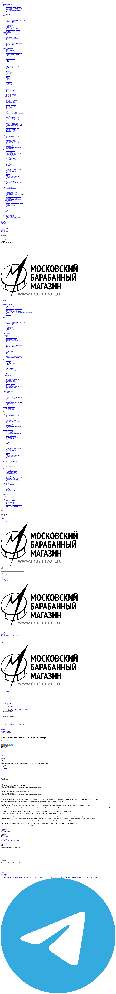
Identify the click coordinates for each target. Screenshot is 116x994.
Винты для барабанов (11, 155)
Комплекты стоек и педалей (12, 128)
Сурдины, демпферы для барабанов (14, 47)
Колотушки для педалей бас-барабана (14, 113)
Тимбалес (8, 85)
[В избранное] (1, 742)
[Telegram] (12, 745)
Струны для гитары (7, 212)
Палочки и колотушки (8, 96)
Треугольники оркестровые (12, 178)
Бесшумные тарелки (10, 16)
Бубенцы (8, 61)
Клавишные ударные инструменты (11, 181)
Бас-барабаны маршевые (11, 189)
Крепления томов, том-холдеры (13, 160)
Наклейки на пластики (11, 44)
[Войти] (1, 640)
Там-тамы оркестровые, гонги (13, 176)
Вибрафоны (11, 103)
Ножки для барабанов (11, 163)
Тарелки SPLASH (10, 27)
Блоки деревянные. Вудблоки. (13, 66)
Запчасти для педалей (11, 152)
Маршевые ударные (8, 187)
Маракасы (8, 80)
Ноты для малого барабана (12, 218)
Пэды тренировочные (8, 48)
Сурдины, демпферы (10, 151)
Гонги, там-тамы (9, 67)
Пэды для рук (9, 49)
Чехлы (4, 135)
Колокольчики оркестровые (12, 172)
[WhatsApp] (9, 745)
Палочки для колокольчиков (12, 100)
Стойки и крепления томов (12, 123)
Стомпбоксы (9, 82)
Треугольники (9, 86)
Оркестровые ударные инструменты (11, 166)
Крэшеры (8, 79)
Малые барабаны (7, 32)
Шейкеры (8, 93)
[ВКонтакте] (1, 745)
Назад (7, 704)
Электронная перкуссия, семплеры (14, 8)
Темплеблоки (9, 84)
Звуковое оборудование (8, 200)
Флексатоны (9, 88)
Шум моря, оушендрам (11, 95)
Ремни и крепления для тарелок (13, 30)
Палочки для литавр (10, 106)
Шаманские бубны (10, 91)
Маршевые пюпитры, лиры (12, 198)
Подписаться (3, 834)
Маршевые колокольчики (11, 192)
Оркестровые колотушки (11, 112)
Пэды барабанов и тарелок (12, 9)
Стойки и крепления (8, 114)
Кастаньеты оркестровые (11, 171)
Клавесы (8, 76)
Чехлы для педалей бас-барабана (13, 145)
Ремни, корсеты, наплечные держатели (15, 194)
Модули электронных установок (13, 10)
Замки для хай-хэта (10, 116)
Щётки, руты (9, 107)
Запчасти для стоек (10, 158)
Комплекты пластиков (11, 37)
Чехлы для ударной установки (13, 142)
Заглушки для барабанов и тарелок (14, 54)
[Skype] (11, 745)
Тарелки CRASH (10, 21)
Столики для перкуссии (11, 129)
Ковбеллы (8, 77)
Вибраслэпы (9, 65)
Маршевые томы (10, 193)
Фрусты (8, 89)
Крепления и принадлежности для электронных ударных (19, 11)
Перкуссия (5, 55)
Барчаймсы (8, 56)
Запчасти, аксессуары (8, 149)
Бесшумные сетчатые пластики (13, 40)
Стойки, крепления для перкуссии (14, 124)
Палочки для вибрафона (11, 102)
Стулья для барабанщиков (9, 134)
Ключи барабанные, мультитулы (13, 153)
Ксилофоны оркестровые (11, 186)
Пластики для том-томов (11, 36)
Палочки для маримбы (11, 105)
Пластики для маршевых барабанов (14, 39)
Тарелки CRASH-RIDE (11, 24)
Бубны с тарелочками (11, 63)
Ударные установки (7, 4)
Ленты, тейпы (9, 164)
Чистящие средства (10, 165)
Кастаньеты (8, 73)
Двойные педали (10, 131)
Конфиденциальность (5, 872)
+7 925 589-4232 (11, 231)
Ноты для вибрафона (11, 216)
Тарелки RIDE (9, 26)
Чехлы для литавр (10, 148)
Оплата (5, 766)
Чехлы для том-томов (11, 143)
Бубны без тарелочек (10, 62)
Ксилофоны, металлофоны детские (14, 182)
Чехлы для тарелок (10, 137)
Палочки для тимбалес (11, 109)
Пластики (5, 33)
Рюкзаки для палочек (11, 141)
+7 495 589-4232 (4, 230)
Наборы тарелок (9, 19)
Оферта (2, 873)
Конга (7, 78)
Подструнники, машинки (12, 157)
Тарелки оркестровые (11, 177)
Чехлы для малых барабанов (12, 136)
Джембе (8, 71)
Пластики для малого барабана (13, 34)
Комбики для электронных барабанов (14, 13)
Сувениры (5, 211)
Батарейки (8, 209)
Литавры (8, 175)
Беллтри (8, 57)
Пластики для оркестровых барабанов (14, 43)
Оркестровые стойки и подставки (13, 119)
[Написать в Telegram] (58, 992)
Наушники (8, 14)
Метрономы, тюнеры (11, 154)
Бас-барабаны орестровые (12, 168)
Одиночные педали (10, 132)
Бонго (7, 60)
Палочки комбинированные (12, 108)
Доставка (5, 768)
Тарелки (5, 15)
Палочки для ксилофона (11, 99)
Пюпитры (5, 210)
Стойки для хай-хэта (10, 122)
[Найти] (2, 517)
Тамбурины (8, 83)
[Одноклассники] (3, 745)
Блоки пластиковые (10, 59)
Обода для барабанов (11, 159)
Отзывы (5, 765)
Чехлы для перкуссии (11, 138)
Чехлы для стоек (9, 146)
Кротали (8, 174)
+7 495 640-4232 (4, 228)
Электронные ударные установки (13, 7)
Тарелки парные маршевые (12, 191)
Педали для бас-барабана (9, 130)
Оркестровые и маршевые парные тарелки (15, 20)
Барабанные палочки (11, 97)
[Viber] (7, 745)
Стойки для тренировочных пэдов (14, 53)
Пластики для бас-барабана (12, 38)
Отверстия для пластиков (12, 45)
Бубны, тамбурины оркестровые (13, 169)
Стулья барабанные (10, 126)
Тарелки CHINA (9, 22)
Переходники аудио (10, 207)
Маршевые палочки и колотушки (13, 111)
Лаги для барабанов (10, 161)
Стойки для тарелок (10, 118)
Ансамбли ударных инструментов (14, 217)
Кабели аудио (9, 204)
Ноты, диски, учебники (8, 215)
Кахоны (7, 74)
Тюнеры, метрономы (10, 205)
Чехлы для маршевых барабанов (13, 147)
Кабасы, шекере (9, 72)
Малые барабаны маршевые (12, 188)
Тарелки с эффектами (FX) (12, 28)
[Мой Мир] (5, 745)
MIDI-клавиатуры (10, 201)
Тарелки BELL (9, 17)
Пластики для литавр (11, 42)
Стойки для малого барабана (12, 117)
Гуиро (7, 68)
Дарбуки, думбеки (10, 70)
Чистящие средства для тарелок (13, 31)
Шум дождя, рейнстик (11, 94)
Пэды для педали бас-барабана (13, 51)
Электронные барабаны (8, 5)
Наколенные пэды (10, 50)
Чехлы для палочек (10, 101)
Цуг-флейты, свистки (11, 90)
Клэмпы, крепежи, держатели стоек (14, 125)
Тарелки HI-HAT (10, 25)
